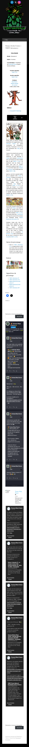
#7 (14, 278)
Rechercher (19, 316)
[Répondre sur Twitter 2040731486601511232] (7, 478)
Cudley (7, 158)
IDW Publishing (17, 110)
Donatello (8, 236)
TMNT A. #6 (16, 161)
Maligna (14, 207)
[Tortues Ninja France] (8, 491)
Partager (10, 537)
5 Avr (11, 341)
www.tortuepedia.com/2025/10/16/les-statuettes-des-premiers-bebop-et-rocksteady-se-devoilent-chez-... (15, 678)
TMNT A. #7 (14, 72)
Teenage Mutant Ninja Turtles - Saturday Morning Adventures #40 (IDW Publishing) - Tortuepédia (14, 637)
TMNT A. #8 (12, 171)
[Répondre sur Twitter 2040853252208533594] (7, 459)
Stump (11, 110)
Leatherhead (20, 158)
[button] (8, 263)
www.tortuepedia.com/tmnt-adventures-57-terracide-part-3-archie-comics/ (14, 529)
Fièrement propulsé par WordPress (13, 736)
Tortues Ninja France (16, 508)
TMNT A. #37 (15, 77)
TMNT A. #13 (10, 195)
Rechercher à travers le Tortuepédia (13, 314)
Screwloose (10, 169)
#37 (14, 287)
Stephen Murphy (14, 83)
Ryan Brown (14, 81)
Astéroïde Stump (12, 64)
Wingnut (21, 167)
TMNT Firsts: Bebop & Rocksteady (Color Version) (14, 683)
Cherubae (8, 177)
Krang (19, 175)
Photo (10, 533)
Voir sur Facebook (10, 535)
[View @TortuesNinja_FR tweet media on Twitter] (15, 474)
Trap (14, 183)
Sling (18, 148)
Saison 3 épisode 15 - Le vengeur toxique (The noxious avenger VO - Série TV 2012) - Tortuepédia (15, 564)
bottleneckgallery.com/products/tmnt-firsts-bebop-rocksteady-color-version (15, 671)
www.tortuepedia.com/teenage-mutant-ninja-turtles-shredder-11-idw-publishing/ (14, 604)
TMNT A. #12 (15, 185)
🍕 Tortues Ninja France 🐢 (16, 338)
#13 (14, 279)
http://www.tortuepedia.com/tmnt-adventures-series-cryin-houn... (14, 400)
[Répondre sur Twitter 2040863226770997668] (7, 407)
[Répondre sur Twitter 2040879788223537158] (7, 371)
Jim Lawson (14, 85)
